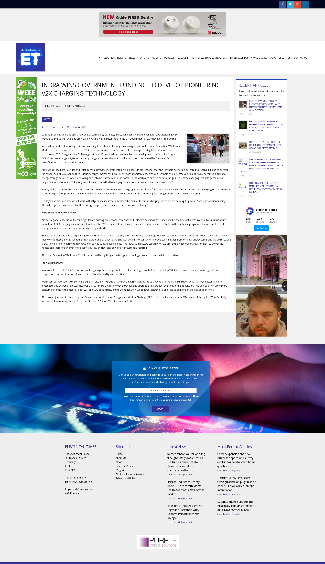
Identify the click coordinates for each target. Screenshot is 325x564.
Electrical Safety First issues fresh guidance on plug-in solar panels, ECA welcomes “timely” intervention (266, 116)
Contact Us (300, 47)
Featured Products (150, 47)
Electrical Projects (115, 47)
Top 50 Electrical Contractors (209, 47)
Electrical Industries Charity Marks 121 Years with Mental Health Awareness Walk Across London (265, 177)
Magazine (183, 47)
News (132, 47)
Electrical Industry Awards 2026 (248, 47)
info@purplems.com (83, 471)
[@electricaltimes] (249, 201)
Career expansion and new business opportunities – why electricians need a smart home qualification (265, 95)
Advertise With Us (280, 47)
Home (119, 443)
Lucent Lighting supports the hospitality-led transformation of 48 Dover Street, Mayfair (266, 134)
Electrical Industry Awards (130, 464)
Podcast (169, 47)
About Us (121, 447)
